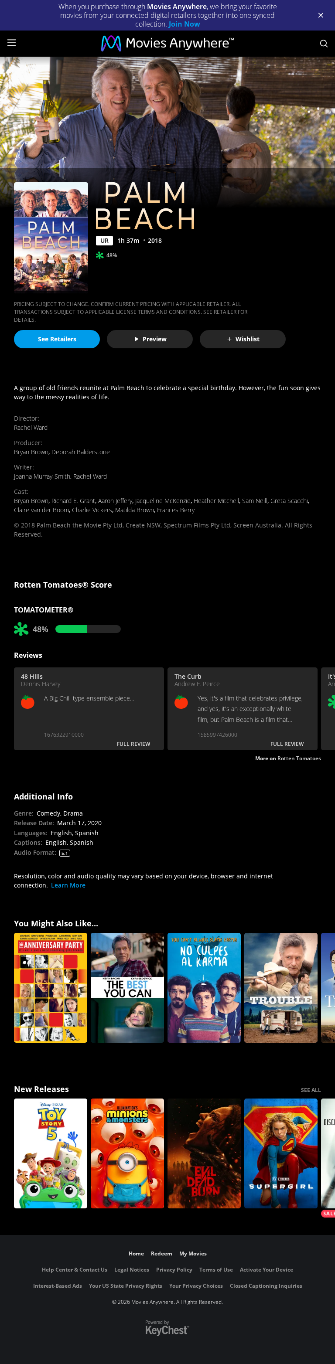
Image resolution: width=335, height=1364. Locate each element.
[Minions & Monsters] (127, 1153)
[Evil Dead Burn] (204, 1153)
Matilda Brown (134, 510)
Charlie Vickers (92, 510)
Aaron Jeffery (115, 501)
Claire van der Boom (41, 510)
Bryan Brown (31, 452)
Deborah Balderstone (80, 452)
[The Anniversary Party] (50, 988)
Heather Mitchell (216, 501)
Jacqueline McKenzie (163, 501)
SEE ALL (311, 1090)
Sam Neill (254, 501)
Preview (155, 339)
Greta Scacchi (289, 501)
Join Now (184, 24)
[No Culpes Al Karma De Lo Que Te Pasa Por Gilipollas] (204, 988)
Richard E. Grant (73, 501)
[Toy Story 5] (50, 1153)
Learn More (68, 885)
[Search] (324, 43)
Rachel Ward (31, 427)
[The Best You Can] (127, 988)
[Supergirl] (281, 1153)
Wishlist (248, 339)
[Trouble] (281, 988)
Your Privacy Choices (196, 1285)
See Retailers (57, 339)
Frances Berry (176, 510)
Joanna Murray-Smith (42, 476)
